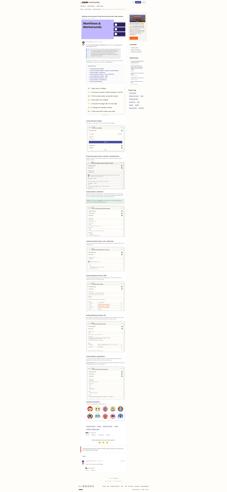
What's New (100, 6)
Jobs (126, 486)
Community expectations (136, 51)
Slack (138, 102)
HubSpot (131, 105)
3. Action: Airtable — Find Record (97, 72)
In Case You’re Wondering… (96, 81)
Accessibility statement (117, 481)
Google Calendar (133, 108)
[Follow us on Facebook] (83, 486)
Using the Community (135, 49)
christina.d (88, 460)
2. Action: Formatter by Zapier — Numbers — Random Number (104, 70)
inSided (116, 426)
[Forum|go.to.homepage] (90, 2)
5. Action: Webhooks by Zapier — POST (99, 76)
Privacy (146, 489)
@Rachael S (103, 45)
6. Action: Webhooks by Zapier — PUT (98, 77)
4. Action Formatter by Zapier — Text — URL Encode (102, 74)
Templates (137, 486)
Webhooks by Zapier (107, 426)
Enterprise (130, 486)
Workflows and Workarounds (92, 429)
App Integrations (145, 486)
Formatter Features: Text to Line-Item (137, 77)
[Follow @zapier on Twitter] (90, 486)
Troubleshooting (134, 75)
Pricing (104, 486)
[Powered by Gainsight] (113, 479)
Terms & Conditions (108, 481)
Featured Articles (97, 9)
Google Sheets (132, 93)
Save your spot (134, 38)
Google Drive (132, 102)
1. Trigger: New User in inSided (97, 68)
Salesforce (141, 108)
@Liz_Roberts (96, 45)
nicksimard (88, 41)
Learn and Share (88, 9)
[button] (138, 2)
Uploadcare (100, 200)
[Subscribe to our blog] (88, 486)
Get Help (82, 6)
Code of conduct (134, 47)
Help (108, 486)
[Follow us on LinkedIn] (86, 486)
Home (81, 9)
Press (122, 486)
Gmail (142, 96)
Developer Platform (115, 486)
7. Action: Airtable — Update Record (98, 79)
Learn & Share (90, 6)
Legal (143, 489)
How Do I (133, 71)
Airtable (99, 426)
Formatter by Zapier (90, 426)
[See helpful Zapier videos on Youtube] (93, 486)
